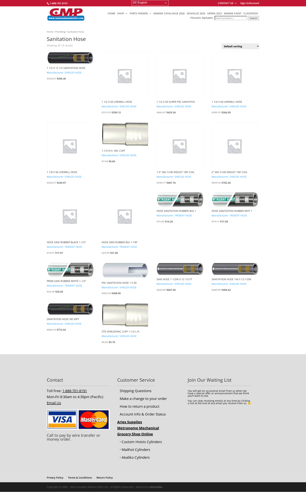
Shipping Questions (136, 390)
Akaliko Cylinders (136, 457)
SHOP (120, 13)
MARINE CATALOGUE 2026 (169, 13)
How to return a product (139, 406)
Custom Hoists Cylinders (142, 441)
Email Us (54, 402)
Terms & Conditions (80, 477)
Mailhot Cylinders (136, 449)
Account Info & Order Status (143, 414)
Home (50, 31)
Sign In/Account (249, 3)
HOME (111, 13)
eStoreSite (156, 487)
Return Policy (105, 477)
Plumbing (60, 31)
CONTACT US (225, 3)
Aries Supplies (129, 422)
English (142, 2)
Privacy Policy (55, 477)
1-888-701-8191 (74, 390)
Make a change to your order (143, 398)
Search (253, 18)
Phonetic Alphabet (201, 17)
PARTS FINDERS (139, 13)
